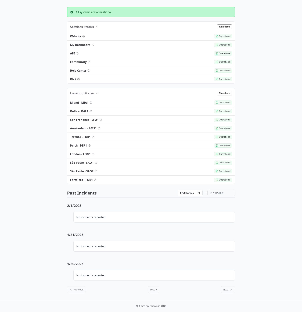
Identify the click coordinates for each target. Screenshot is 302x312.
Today (153, 289)
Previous (79, 289)
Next (225, 289)
